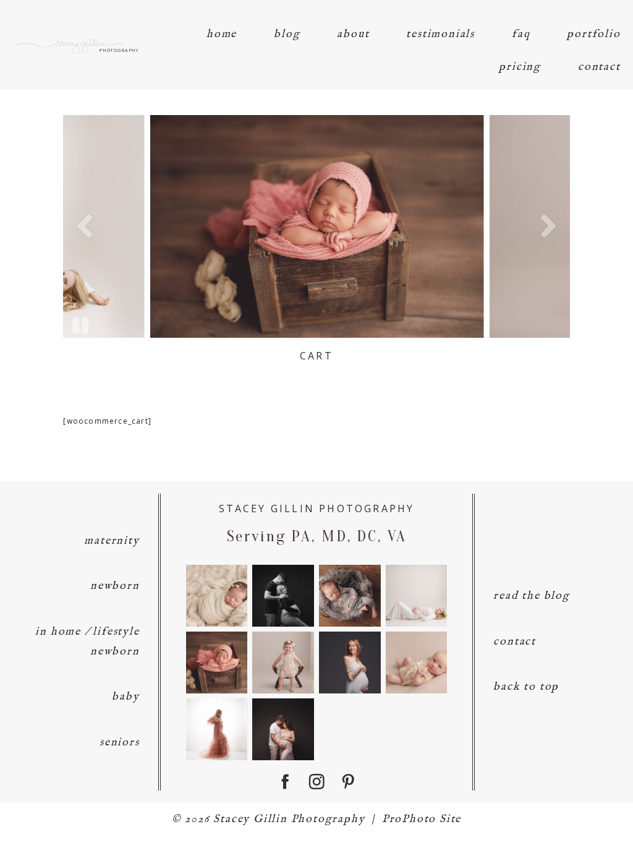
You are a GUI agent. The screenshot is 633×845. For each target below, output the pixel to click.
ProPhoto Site (421, 819)
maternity (111, 541)
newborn (115, 586)
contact (599, 67)
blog (287, 34)
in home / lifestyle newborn (87, 642)
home (221, 34)
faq (521, 34)
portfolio (593, 34)
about (353, 34)
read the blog (531, 596)
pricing (520, 67)
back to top (526, 687)
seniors (120, 743)
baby (125, 697)
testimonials (440, 34)
